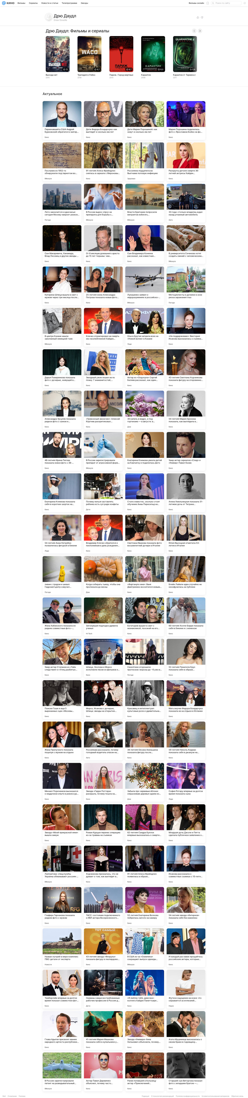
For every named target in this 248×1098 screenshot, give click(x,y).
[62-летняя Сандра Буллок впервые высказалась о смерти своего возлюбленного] (144, 823)
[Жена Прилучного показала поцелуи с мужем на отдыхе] (62, 741)
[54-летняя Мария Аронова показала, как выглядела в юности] (186, 410)
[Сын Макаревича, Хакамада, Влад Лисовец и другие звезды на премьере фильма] (62, 244)
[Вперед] (200, 31)
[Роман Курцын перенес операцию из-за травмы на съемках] (103, 823)
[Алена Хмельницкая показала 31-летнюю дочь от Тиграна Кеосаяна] (186, 492)
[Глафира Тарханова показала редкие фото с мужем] (62, 906)
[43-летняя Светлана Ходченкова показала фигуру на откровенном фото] (186, 368)
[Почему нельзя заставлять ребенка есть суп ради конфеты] (103, 492)
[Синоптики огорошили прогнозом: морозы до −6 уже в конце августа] (144, 658)
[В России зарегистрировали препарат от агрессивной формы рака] (103, 451)
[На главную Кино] (10, 3)
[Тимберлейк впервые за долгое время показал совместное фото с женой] (62, 989)
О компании (12, 1096)
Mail (4, 1096)
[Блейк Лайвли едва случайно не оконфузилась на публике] (186, 575)
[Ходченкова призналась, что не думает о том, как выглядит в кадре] (103, 865)
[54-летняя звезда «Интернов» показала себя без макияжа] (186, 906)
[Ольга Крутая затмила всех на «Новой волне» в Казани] (144, 327)
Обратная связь (237, 1096)
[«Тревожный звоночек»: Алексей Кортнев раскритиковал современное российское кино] (103, 410)
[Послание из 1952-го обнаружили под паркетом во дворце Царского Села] (62, 161)
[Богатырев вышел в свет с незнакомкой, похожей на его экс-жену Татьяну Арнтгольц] (144, 616)
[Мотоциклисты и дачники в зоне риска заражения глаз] (186, 286)
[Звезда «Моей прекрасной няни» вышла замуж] (62, 823)
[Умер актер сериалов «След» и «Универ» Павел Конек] (186, 451)
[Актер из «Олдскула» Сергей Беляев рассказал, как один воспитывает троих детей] (144, 368)
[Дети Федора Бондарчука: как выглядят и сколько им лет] (103, 120)
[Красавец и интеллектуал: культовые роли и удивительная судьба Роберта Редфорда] (144, 699)
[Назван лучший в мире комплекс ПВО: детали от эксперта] (62, 947)
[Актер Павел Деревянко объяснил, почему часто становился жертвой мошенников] (103, 1071)
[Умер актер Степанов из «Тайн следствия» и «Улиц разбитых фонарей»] (62, 658)
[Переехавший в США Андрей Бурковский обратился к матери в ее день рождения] (62, 120)
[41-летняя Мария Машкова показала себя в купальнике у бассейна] (103, 1030)
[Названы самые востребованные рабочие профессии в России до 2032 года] (103, 989)
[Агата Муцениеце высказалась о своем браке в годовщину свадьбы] (186, 1030)
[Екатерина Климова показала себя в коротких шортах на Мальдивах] (62, 492)
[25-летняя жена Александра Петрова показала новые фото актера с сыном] (103, 286)
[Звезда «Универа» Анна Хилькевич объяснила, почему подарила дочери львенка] (144, 1030)
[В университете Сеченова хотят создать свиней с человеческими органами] (186, 244)
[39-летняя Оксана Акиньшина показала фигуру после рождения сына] (144, 741)
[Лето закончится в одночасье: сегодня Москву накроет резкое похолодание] (62, 203)
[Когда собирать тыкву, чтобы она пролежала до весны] (103, 575)
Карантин (146, 75)
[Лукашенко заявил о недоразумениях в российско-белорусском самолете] (144, 286)
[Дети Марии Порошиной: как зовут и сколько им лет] (144, 120)
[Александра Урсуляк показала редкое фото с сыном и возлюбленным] (62, 410)
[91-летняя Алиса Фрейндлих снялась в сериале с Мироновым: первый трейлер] (103, 161)
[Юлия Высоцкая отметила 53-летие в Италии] (186, 534)
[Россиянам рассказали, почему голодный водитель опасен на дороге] (103, 741)
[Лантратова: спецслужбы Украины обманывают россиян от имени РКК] (62, 865)
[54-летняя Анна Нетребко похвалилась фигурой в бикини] (62, 534)
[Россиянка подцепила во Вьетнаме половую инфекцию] (144, 161)
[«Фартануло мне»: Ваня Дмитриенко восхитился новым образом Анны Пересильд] (144, 575)
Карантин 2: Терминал (184, 75)
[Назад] (194, 31)
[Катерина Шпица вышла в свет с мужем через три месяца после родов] (62, 286)
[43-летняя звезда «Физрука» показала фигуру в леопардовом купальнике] (103, 947)
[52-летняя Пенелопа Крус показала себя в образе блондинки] (186, 658)
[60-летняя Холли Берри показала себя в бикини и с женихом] (186, 616)
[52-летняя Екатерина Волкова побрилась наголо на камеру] (144, 906)
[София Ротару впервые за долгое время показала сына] (186, 782)
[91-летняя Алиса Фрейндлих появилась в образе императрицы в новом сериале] (144, 865)
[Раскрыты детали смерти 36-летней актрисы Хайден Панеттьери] (186, 161)
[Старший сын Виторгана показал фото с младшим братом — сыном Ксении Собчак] (186, 1071)
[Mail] (4, 3)
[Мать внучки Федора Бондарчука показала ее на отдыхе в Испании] (186, 699)
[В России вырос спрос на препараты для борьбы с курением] (103, 203)
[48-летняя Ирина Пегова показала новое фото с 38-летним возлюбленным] (62, 451)
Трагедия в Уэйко (86, 75)
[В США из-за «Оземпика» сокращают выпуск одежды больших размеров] (144, 947)
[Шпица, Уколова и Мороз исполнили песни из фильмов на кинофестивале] (103, 658)
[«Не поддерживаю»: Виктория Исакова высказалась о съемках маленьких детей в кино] (186, 327)
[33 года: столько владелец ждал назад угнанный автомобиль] (186, 203)
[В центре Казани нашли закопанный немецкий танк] (62, 327)
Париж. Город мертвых (121, 75)
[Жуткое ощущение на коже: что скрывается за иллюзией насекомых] (186, 989)
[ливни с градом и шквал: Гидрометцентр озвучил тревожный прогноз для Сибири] (62, 575)
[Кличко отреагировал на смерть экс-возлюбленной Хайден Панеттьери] (103, 327)
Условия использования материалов (215, 1096)
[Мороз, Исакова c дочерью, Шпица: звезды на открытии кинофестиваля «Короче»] (103, 699)
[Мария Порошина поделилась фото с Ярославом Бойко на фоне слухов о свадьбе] (186, 120)
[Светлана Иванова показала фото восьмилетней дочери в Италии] (144, 534)
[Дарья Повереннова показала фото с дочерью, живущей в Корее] (62, 368)
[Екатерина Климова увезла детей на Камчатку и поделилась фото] (144, 451)
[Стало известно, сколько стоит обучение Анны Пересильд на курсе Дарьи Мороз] (144, 492)
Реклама (22, 1096)
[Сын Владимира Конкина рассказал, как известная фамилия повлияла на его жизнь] (144, 244)
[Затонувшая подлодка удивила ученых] (103, 616)
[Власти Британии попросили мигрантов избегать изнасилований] (144, 203)
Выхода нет (51, 75)
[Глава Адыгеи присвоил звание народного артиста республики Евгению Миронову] (62, 1030)
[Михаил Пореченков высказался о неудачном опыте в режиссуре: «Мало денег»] (62, 782)
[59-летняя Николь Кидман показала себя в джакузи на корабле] (186, 741)
